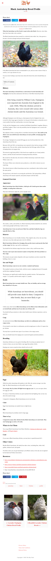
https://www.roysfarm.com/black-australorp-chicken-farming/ (20, 464)
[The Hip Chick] (25, 2)
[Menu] (2, 3)
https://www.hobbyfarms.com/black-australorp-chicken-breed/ (20, 467)
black (21, 486)
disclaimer (21, 28)
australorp (10, 486)
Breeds (4, 482)
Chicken (31, 486)
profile (41, 486)
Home (4, 483)
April (26, 11)
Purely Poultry (13, 431)
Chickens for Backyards (36, 429)
